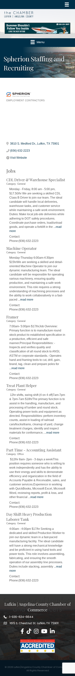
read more (26, 299)
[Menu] (66, 4)
